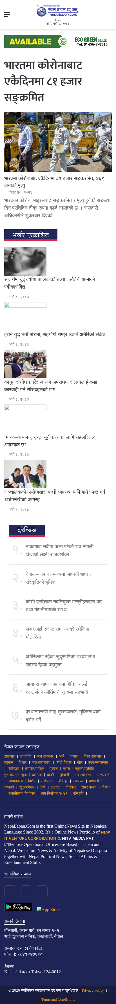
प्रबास (8, 762)
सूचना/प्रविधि (84, 769)
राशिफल (46, 781)
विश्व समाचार (93, 756)
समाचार (9, 756)
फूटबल (55, 787)
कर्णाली (37, 775)
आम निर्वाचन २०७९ (54, 793)
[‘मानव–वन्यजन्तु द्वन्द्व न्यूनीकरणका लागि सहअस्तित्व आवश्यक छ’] (58, 419)
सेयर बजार (88, 787)
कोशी (50, 775)
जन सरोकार (45, 756)
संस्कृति (78, 793)
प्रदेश (54, 769)
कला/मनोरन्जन (98, 762)
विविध (106, 787)
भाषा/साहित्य (82, 775)
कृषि (42, 787)
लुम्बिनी (64, 775)
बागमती (94, 781)
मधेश (66, 769)
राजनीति (26, 756)
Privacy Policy (93, 990)
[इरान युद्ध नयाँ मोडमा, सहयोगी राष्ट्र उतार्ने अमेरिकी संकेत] (58, 316)
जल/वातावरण (41, 762)
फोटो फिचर (64, 762)
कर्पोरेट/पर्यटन (34, 769)
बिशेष (31, 781)
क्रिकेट (71, 787)
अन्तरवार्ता (103, 775)
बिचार (22, 762)
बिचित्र (62, 781)
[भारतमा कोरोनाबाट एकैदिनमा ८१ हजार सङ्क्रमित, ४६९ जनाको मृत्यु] (58, 142)
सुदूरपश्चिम (26, 787)
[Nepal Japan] (58, 10)
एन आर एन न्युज (15, 775)
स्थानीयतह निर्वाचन (21, 793)
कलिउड (13, 769)
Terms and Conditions (58, 999)
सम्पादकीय (15, 781)
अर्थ (61, 756)
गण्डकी (9, 787)
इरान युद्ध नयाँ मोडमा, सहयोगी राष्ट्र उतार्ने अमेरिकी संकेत (54, 334)
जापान (74, 756)
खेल (79, 762)
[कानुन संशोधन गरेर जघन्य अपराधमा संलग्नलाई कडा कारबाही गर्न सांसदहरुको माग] (58, 364)
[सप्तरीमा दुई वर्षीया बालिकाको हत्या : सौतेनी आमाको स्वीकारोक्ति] (58, 261)
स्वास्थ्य (78, 781)
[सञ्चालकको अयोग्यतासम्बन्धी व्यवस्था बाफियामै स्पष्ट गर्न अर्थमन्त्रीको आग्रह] (58, 474)
